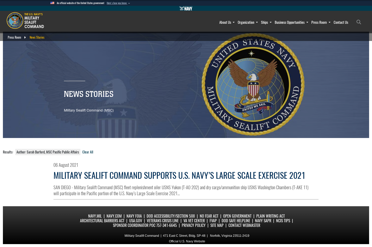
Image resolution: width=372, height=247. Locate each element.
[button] (119, 3)
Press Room (319, 22)
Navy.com (114, 216)
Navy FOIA (134, 216)
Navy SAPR (263, 220)
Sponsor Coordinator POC (134, 225)
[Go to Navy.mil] (186, 8)
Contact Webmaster (244, 225)
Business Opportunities (290, 22)
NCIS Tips (283, 220)
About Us (225, 22)
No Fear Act (209, 216)
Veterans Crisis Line (163, 220)
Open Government (237, 216)
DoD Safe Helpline (236, 220)
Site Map (217, 225)
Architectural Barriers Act (102, 220)
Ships (265, 22)
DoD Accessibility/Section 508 (171, 216)
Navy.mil (95, 216)
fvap (213, 220)
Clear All (87, 152)
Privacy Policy (194, 225)
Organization (246, 22)
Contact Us (341, 22)
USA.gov (135, 220)
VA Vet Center (194, 220)
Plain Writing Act (270, 216)
